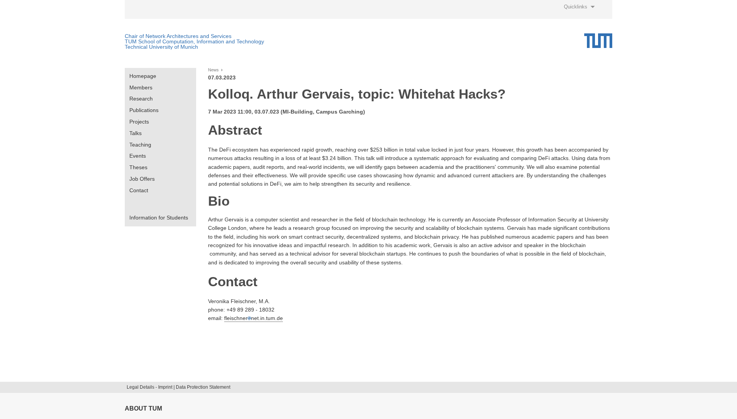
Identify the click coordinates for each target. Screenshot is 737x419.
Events (137, 156)
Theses (138, 167)
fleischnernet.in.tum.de (253, 318)
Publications (144, 110)
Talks (135, 133)
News (213, 70)
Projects (139, 122)
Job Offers (142, 179)
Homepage (142, 76)
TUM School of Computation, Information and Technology (194, 41)
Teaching (140, 145)
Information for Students (158, 217)
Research (141, 99)
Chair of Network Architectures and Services (178, 36)
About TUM (143, 408)
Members (140, 87)
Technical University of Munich (161, 47)
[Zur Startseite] (598, 40)
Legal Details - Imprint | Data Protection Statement (178, 387)
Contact (138, 190)
